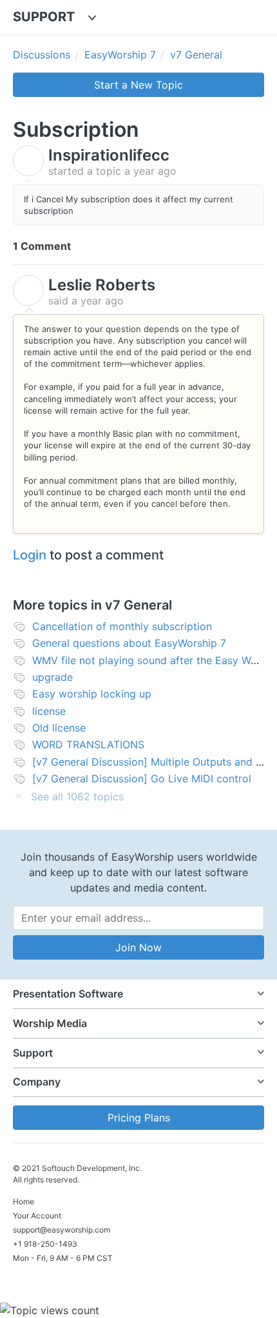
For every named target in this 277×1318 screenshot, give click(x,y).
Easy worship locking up (91, 693)
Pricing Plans (139, 1117)
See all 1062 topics (77, 796)
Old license (59, 727)
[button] (138, 994)
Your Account (37, 1215)
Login (29, 555)
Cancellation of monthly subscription (122, 626)
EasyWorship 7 (120, 54)
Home (23, 1201)
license (49, 711)
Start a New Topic (138, 84)
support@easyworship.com (61, 1230)
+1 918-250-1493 (45, 1244)
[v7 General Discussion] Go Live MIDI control (141, 778)
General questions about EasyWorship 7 (129, 643)
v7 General (196, 54)
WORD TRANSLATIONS (88, 744)
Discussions (41, 54)
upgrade (52, 677)
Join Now (138, 947)
